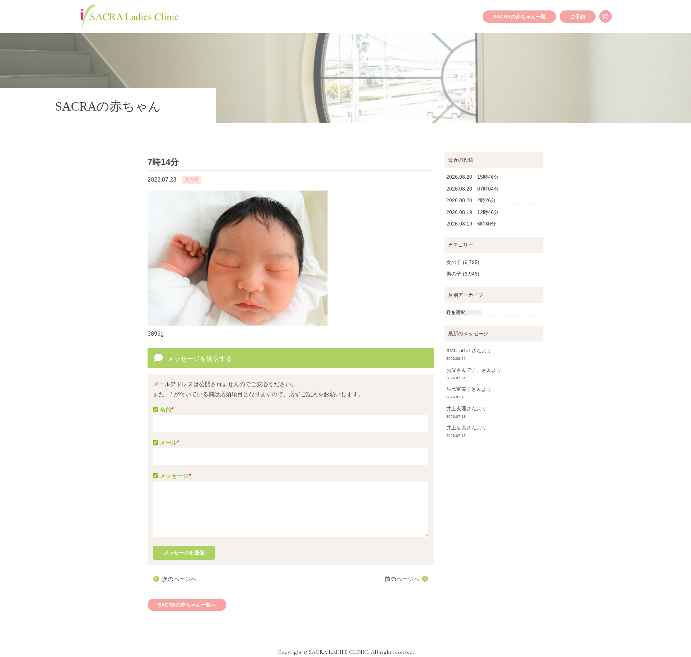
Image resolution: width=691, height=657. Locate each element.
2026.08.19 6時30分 (471, 224)
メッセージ (175, 476)
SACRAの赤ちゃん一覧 (519, 16)
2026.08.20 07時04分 (472, 189)
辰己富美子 (458, 389)
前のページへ (402, 579)
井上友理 (456, 408)
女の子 (453, 262)
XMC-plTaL (458, 350)
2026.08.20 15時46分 (472, 177)
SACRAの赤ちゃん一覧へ (187, 605)
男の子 (453, 274)
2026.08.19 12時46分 (472, 212)
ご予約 (577, 16)
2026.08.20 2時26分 (471, 200)
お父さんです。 (464, 370)
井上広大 (456, 427)
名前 (166, 410)
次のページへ (179, 579)
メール (169, 442)
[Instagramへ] (605, 16)
